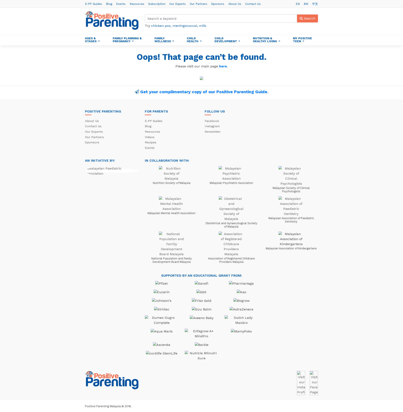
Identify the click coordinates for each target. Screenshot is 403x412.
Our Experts (177, 3)
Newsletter (213, 131)
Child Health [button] (193, 40)
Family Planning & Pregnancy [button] (127, 40)
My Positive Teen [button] (302, 40)
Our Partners (198, 3)
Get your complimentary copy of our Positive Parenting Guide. (204, 91)
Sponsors (217, 3)
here (223, 66)
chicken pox (161, 26)
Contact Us (253, 3)
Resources (137, 3)
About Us (234, 3)
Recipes (150, 142)
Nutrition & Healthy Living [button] (265, 40)
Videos (149, 137)
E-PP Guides (93, 3)
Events (121, 3)
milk (202, 26)
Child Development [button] (226, 40)
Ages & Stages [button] (91, 40)
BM (306, 3)
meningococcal (185, 26)
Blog (109, 3)
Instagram (212, 126)
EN (298, 3)
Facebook (212, 121)
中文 (315, 3)
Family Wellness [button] (163, 40)
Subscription (156, 3)
